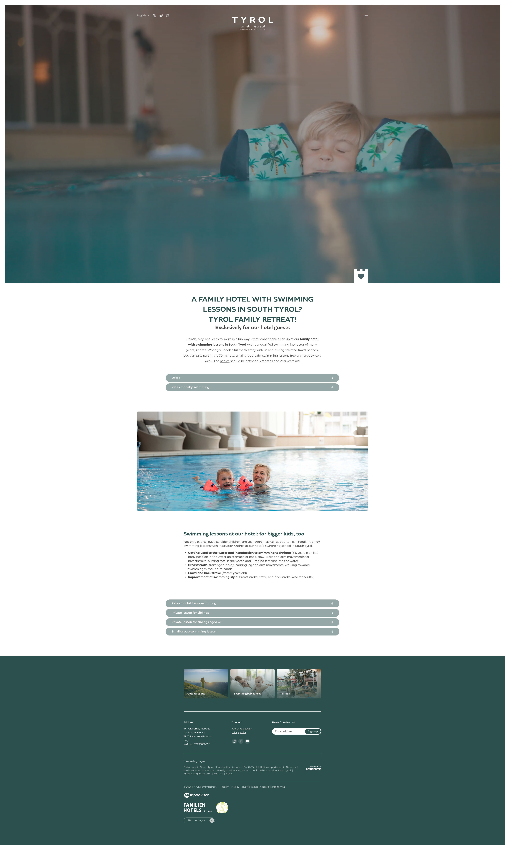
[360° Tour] (161, 15)
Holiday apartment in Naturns (278, 767)
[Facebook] (240, 741)
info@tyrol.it (239, 732)
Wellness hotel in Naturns (199, 770)
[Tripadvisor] (196, 795)
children (235, 541)
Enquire (218, 773)
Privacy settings (250, 786)
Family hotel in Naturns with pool (237, 770)
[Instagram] (234, 741)
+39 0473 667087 (242, 728)
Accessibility (267, 786)
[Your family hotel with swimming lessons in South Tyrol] (252, 461)
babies (224, 361)
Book (229, 773)
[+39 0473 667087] (167, 15)
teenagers (255, 541)
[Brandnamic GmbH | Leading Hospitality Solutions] (313, 767)
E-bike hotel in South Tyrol (275, 770)
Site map (280, 786)
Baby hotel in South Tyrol (198, 767)
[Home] (252, 23)
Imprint (225, 786)
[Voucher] (154, 15)
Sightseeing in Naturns (197, 773)
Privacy (235, 786)
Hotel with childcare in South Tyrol (237, 767)
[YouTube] (247, 741)
